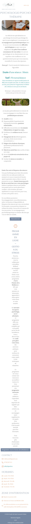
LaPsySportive (8, 466)
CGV (15, 520)
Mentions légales (15, 518)
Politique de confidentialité (15, 523)
